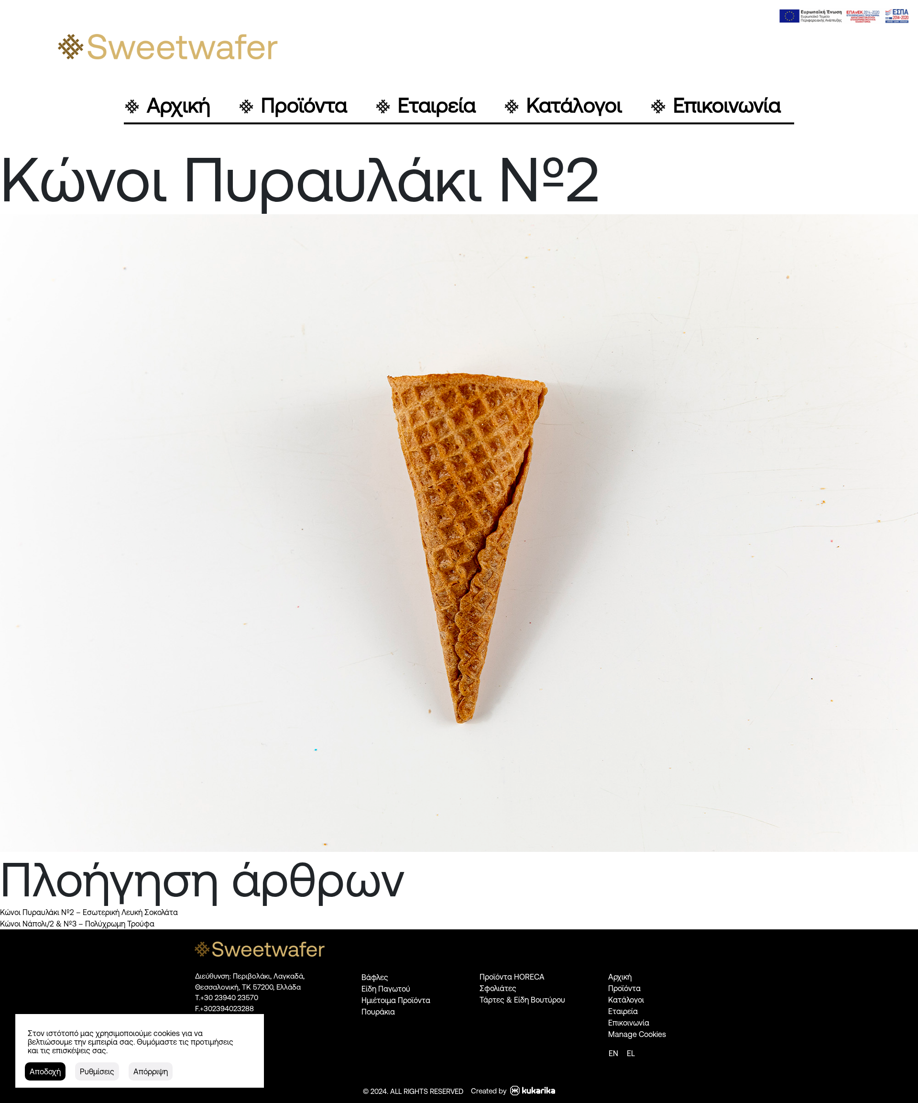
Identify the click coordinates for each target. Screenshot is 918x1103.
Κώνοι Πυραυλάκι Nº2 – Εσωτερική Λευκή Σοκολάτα (89, 912)
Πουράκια (378, 1011)
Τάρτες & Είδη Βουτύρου (522, 999)
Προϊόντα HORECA (512, 976)
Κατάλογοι (574, 106)
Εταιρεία (437, 106)
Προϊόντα (304, 106)
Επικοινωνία (727, 106)
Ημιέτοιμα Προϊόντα (395, 1000)
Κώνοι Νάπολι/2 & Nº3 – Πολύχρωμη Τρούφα (77, 923)
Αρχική (178, 106)
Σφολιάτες (498, 988)
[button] (45, 1071)
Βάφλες (374, 977)
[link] (844, 16)
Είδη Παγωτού (385, 988)
